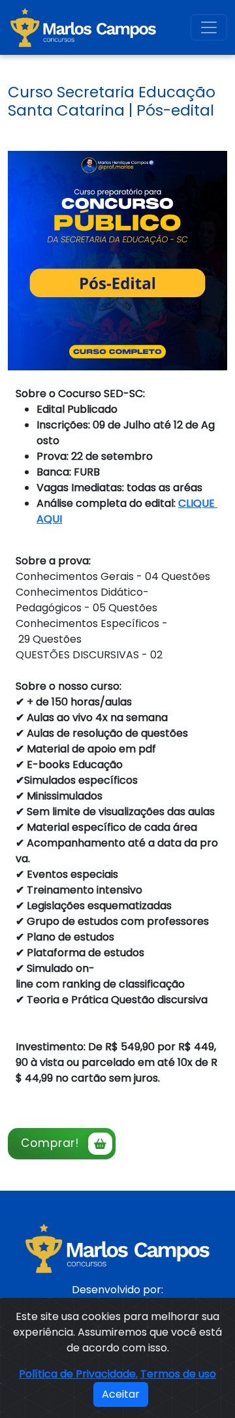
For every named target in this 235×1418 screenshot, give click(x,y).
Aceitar (121, 1394)
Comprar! (50, 1143)
